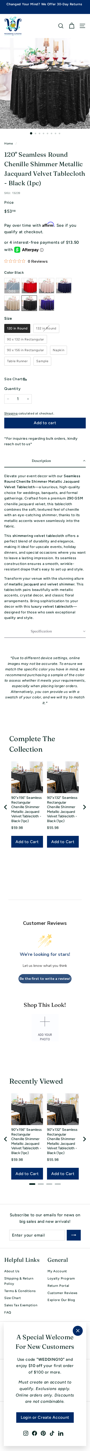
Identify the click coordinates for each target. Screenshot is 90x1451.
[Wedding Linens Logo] (13, 25)
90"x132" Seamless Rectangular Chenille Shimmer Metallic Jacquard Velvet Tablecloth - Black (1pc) (62, 809)
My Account (57, 1271)
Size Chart (13, 379)
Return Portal (58, 1286)
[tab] (32, 1184)
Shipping (11, 413)
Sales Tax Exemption (20, 1305)
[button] (45, 461)
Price (9, 202)
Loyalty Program (61, 1278)
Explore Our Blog (61, 1300)
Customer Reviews (63, 1293)
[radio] (17, 328)
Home (8, 143)
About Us (12, 1271)
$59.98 (17, 828)
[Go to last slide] (6, 807)
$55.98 (53, 828)
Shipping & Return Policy (19, 1281)
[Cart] (72, 25)
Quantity (12, 388)
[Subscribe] (74, 1235)
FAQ (7, 1312)
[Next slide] (84, 807)
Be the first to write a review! (45, 978)
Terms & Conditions (20, 1291)
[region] (45, 807)
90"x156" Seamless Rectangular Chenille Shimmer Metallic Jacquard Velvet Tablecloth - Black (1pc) (26, 809)
